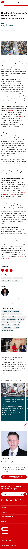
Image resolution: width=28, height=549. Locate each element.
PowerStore (9, 110)
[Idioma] (18, 3)
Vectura (21, 116)
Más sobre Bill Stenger (7, 303)
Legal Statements (6, 540)
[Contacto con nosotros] (14, 3)
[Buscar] (22, 3)
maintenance (12, 194)
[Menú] (26, 3)
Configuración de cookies (8, 545)
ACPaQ (12, 206)
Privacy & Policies (6, 543)
